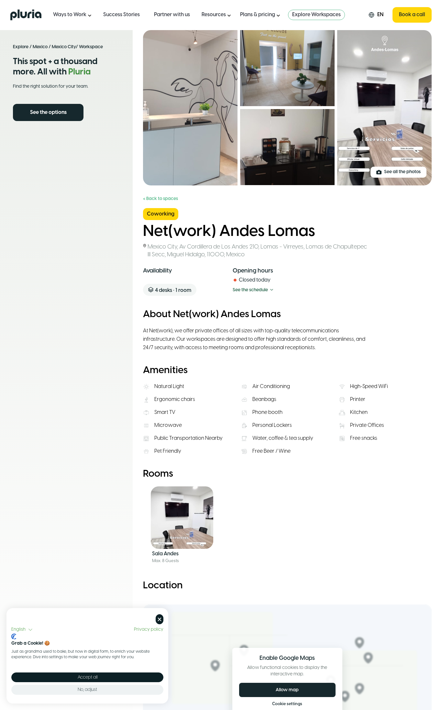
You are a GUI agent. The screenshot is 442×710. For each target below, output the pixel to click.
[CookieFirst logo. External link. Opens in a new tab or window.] (13, 636)
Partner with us (172, 14)
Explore (20, 47)
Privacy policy (148, 629)
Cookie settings (287, 704)
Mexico (40, 47)
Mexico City (64, 47)
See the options (48, 112)
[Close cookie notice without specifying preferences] (159, 619)
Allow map (287, 689)
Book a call (412, 14)
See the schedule (250, 290)
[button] (22, 630)
